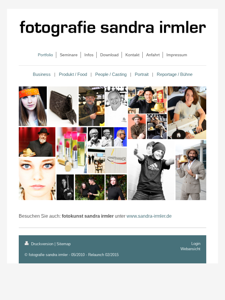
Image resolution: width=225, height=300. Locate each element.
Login (195, 243)
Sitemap (64, 244)
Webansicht (190, 249)
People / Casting (111, 74)
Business (42, 74)
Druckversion (42, 244)
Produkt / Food (73, 74)
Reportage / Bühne (174, 74)
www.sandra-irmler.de (149, 216)
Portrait (142, 74)
